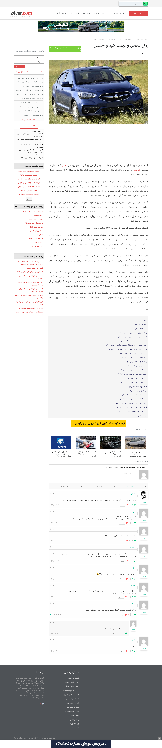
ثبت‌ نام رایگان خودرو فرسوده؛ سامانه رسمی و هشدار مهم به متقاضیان (138, 454)
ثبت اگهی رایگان (139, 13)
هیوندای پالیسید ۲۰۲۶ (36, 238)
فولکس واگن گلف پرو (36, 231)
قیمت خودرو (74, 13)
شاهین (136, 170)
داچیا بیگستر (39, 242)
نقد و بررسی (53, 13)
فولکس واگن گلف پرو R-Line (34, 223)
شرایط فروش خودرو (72, 698)
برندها (63, 13)
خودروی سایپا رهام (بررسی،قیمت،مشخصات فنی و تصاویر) (127, 349)
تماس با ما (75, 727)
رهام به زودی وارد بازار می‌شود (136, 361)
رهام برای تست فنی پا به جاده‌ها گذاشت (133, 353)
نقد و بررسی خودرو (72, 702)
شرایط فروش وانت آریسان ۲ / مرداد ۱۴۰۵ (30, 308)
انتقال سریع (19, 66)
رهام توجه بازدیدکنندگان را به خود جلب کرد (132, 357)
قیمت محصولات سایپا (28, 174)
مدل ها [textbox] (40, 61)
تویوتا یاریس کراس (37, 246)
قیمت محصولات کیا (29, 190)
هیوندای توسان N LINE (35, 227)
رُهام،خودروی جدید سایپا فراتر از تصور (134, 340)
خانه (122, 13)
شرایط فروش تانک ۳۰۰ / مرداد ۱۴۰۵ (32, 102)
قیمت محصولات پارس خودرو (29, 178)
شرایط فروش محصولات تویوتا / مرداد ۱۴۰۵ (30, 94)
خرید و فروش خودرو (71, 711)
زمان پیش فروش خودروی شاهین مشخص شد (131, 411)
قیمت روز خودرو (73, 678)
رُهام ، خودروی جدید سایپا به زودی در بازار (132, 336)
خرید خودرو (113, 13)
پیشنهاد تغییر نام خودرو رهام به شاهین (133, 398)
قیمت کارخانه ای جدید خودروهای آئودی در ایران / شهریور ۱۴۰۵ (112, 454)
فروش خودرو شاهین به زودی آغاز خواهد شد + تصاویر (128, 407)
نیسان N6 (40, 235)
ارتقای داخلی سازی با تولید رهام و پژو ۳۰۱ (132, 374)
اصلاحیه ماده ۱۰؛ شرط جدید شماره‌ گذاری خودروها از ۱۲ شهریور (86, 454)
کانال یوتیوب (74, 715)
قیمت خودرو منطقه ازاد (71, 690)
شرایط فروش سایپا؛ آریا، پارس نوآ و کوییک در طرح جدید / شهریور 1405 (30, 156)
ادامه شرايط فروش (30, 119)
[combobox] (29, 57)
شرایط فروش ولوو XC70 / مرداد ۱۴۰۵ (31, 98)
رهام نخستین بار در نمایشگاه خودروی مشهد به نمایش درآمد (126, 345)
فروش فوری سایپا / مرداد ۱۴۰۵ (33, 268)
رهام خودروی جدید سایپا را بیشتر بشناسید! (132, 332)
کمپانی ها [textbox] (40, 57)
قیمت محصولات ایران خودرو (28, 171)
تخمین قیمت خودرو (72, 682)
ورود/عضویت (74, 723)
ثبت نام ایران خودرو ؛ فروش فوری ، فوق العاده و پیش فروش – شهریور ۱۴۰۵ (61, 454)
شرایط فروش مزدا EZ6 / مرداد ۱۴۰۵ (32, 115)
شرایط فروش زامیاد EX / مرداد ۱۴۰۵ (32, 86)
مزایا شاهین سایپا (141, 328)
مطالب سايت (138, 39)
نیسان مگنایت (38, 215)
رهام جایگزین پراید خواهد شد (137, 365)
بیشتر (29, 199)
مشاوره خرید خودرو (72, 707)
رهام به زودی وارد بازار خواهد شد (136, 378)
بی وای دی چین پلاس (36, 219)
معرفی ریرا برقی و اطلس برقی (32, 131)
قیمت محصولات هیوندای (29, 194)
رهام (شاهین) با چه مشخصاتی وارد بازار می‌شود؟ (130, 403)
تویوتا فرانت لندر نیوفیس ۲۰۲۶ (33, 211)
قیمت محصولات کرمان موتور (29, 182)
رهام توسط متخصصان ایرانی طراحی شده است (131, 369)
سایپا (64, 165)
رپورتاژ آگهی (74, 719)
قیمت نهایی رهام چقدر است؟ (136, 390)
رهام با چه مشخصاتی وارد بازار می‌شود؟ (133, 394)
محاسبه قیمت (100, 13)
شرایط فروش (86, 13)
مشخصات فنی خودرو (71, 694)
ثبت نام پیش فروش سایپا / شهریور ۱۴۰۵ (30, 82)
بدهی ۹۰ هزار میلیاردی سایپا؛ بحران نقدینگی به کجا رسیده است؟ (31, 151)
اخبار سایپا (127, 39)
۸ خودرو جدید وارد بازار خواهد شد (135, 386)
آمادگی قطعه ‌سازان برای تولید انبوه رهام (133, 382)
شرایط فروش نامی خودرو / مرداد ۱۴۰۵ (31, 107)
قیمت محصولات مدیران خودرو (29, 186)
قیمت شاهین (142, 415)
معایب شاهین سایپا (140, 324)
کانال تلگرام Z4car (72, 686)
